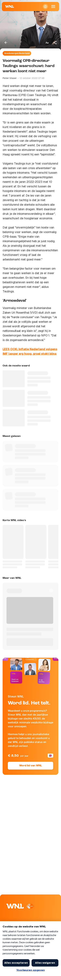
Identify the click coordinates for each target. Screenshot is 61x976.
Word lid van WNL (30, 765)
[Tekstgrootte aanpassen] (47, 42)
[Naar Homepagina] (9, 6)
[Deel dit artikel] (55, 42)
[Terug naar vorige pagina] (6, 42)
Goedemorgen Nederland (17, 53)
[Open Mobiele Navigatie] (53, 6)
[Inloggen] (45, 6)
